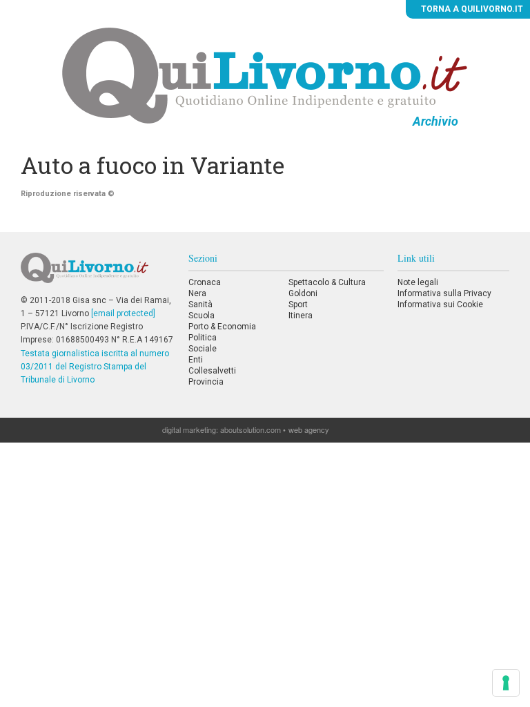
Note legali (418, 282)
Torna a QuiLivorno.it (471, 9)
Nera (197, 293)
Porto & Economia (222, 326)
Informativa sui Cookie (440, 304)
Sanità (200, 304)
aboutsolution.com (250, 429)
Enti (195, 360)
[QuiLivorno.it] (97, 273)
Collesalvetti (212, 371)
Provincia (206, 382)
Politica (202, 337)
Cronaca (204, 282)
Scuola (201, 315)
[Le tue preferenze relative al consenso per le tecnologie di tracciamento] (506, 683)
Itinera (300, 315)
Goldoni (302, 293)
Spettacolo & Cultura (327, 282)
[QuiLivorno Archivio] (264, 75)
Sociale (202, 349)
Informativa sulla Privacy (444, 293)
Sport (298, 304)
